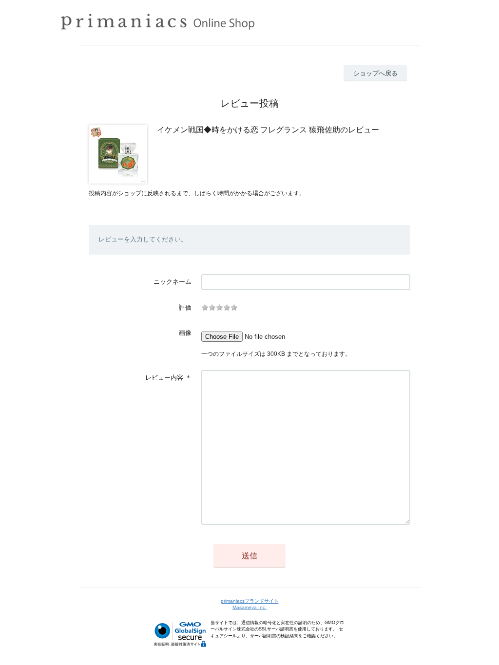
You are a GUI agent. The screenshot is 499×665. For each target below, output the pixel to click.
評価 (185, 307)
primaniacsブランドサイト (250, 601)
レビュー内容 (164, 377)
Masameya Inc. (249, 607)
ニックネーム (173, 281)
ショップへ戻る (375, 73)
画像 (185, 332)
